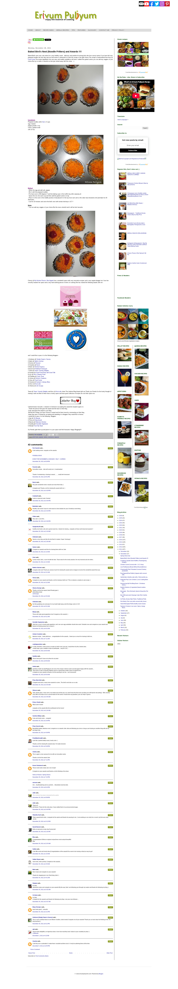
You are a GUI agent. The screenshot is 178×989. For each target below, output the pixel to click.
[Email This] (49, 435)
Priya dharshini (37, 680)
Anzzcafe (38, 384)
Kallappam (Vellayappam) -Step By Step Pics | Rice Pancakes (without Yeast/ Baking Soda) (137, 244)
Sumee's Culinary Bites (43, 382)
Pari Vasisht (36, 448)
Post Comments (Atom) (42, 956)
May (122, 622)
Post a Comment (35, 949)
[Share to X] (53, 435)
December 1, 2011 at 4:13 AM (41, 935)
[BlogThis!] (51, 435)
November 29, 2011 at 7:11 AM (41, 638)
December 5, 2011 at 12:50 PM (41, 946)
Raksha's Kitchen (41, 422)
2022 (120, 525)
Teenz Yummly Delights (42, 370)
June (122, 620)
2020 (120, 530)
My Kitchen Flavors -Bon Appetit (44, 280)
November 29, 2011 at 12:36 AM (41, 541)
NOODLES (51, 437)
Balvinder (35, 506)
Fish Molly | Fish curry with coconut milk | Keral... (133, 601)
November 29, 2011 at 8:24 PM (41, 787)
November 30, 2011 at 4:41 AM (41, 877)
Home (71, 953)
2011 (120, 549)
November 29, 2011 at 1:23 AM (41, 552)
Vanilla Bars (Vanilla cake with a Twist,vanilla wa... (134, 577)
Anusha (35, 941)
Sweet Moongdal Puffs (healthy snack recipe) (133, 603)
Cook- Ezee (40, 376)
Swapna (35, 883)
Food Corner (38, 380)
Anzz (34, 557)
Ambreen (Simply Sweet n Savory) (43, 917)
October (123, 610)
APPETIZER (35, 437)
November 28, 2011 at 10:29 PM (41, 490)
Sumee (35, 547)
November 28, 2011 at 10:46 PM (41, 521)
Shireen (35, 690)
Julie (34, 793)
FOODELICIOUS (37, 455)
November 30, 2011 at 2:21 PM (41, 912)
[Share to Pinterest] (57, 435)
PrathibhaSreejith (38, 738)
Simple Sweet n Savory (44, 359)
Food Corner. (32, 59)
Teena (34, 577)
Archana (35, 895)
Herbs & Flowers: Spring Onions (41, 774)
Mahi (34, 869)
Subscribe (132, 150)
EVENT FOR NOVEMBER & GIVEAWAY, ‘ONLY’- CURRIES (49, 459)
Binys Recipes (37, 907)
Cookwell (35, 496)
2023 (120, 523)
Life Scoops (39, 386)
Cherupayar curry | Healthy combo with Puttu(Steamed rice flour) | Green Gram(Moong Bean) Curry (137, 194)
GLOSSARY (92, 30)
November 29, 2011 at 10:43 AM (41, 684)
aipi (34, 929)
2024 (120, 520)
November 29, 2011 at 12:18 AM (41, 531)
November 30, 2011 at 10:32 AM (41, 889)
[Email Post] (45, 434)
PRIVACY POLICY (118, 30)
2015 (120, 539)
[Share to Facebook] (55, 435)
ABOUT (38, 30)
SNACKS (56, 437)
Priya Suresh (36, 726)
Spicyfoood (38, 420)
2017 (120, 537)
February (123, 630)
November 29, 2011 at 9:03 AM (41, 674)
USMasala (35, 933)
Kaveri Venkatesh (38, 765)
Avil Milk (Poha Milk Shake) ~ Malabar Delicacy (135, 203)
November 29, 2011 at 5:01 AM (41, 606)
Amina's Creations (41, 378)
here (43, 122)
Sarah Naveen (37, 827)
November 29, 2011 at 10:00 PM (41, 809)
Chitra (34, 516)
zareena (35, 782)
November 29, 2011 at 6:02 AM (41, 628)
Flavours (37, 363)
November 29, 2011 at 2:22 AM (41, 582)
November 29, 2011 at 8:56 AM (41, 661)
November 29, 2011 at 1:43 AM (41, 562)
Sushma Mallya (37, 716)
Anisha (35, 752)
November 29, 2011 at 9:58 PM (41, 797)
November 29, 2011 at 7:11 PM (41, 760)
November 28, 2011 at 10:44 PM (41, 511)
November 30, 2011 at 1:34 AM (41, 854)
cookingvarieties (37, 644)
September (124, 613)
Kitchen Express (40, 367)
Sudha (34, 849)
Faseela (35, 467)
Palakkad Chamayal (41, 369)
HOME (30, 30)
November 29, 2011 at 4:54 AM (41, 596)
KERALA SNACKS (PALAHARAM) (136, 233)
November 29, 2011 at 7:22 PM (41, 777)
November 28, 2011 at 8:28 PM (41, 461)
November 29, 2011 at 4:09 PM (41, 732)
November (124, 553)
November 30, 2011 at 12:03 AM (41, 843)
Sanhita (35, 656)
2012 (120, 547)
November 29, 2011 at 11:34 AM (41, 710)
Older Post (109, 953)
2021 (120, 527)
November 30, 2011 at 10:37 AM (41, 901)
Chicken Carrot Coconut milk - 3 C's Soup (132, 564)
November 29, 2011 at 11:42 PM (41, 831)
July (122, 618)
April (122, 625)
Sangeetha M (36, 526)
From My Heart (38, 426)
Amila (34, 666)
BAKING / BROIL (43, 437)
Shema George (37, 588)
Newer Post (31, 953)
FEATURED (81, 30)
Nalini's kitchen (39, 361)
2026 (120, 515)
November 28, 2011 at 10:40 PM (41, 500)
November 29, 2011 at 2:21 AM (41, 572)
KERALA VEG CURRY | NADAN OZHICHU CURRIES (136, 174)
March (122, 627)
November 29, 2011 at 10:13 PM (41, 821)
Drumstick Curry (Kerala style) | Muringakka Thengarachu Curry (136, 223)
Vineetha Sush (37, 815)
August (123, 615)
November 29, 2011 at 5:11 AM (41, 616)
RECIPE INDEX (48, 30)
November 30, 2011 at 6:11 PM (41, 923)
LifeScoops (36, 593)
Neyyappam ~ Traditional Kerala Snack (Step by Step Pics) (136, 213)
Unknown (35, 537)
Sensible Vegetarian (42, 424)
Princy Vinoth (36, 702)
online (118, 643)
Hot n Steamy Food (39, 374)
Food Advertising (138, 507)
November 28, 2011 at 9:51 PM (41, 477)
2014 (120, 542)
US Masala (36, 418)
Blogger (101, 974)
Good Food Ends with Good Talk (45, 372)
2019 (120, 532)
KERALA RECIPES (62, 30)
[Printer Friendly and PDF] (38, 40)
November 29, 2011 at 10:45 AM (41, 697)
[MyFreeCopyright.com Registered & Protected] (131, 158)
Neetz (34, 482)
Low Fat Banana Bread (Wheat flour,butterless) (133, 567)
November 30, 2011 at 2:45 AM (41, 864)
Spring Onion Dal (125, 556)
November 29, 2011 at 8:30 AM (41, 650)
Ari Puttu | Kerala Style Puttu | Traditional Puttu (133, 599)
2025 (120, 518)
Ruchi (38, 365)
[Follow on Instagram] (29, 43)
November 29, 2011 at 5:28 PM (41, 746)
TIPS (73, 30)
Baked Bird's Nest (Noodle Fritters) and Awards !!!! (134, 558)
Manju (34, 612)
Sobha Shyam (37, 859)
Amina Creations (37, 634)
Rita (34, 837)
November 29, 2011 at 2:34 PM (41, 720)
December (124, 551)
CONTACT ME (104, 30)
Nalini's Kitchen (37, 567)
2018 (120, 535)
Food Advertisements (131, 72)
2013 (120, 544)
